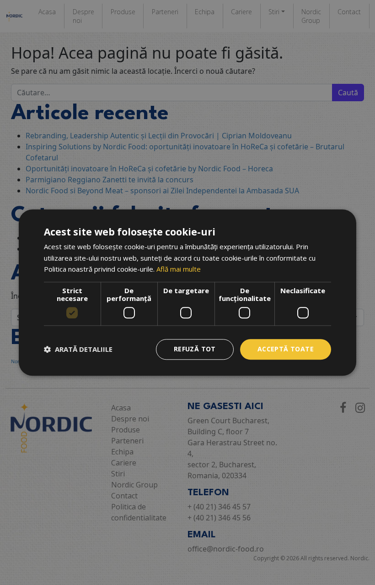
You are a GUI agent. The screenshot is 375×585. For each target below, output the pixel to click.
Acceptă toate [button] (285, 348)
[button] (78, 349)
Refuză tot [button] (195, 348)
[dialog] (187, 292)
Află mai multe (178, 269)
